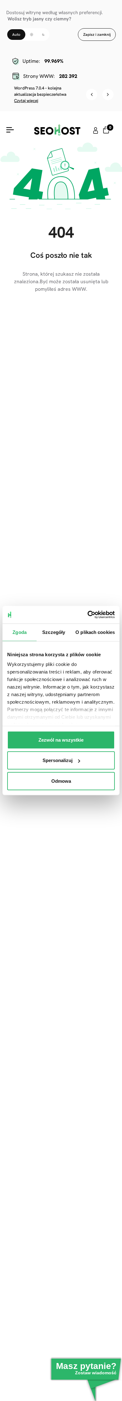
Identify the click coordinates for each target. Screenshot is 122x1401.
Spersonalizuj (58, 760)
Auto (16, 34)
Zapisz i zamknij (97, 34)
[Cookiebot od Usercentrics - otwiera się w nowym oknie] (88, 615)
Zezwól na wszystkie (61, 739)
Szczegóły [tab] (53, 632)
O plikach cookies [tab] (95, 632)
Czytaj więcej (26, 100)
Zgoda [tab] (20, 632)
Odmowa (61, 780)
